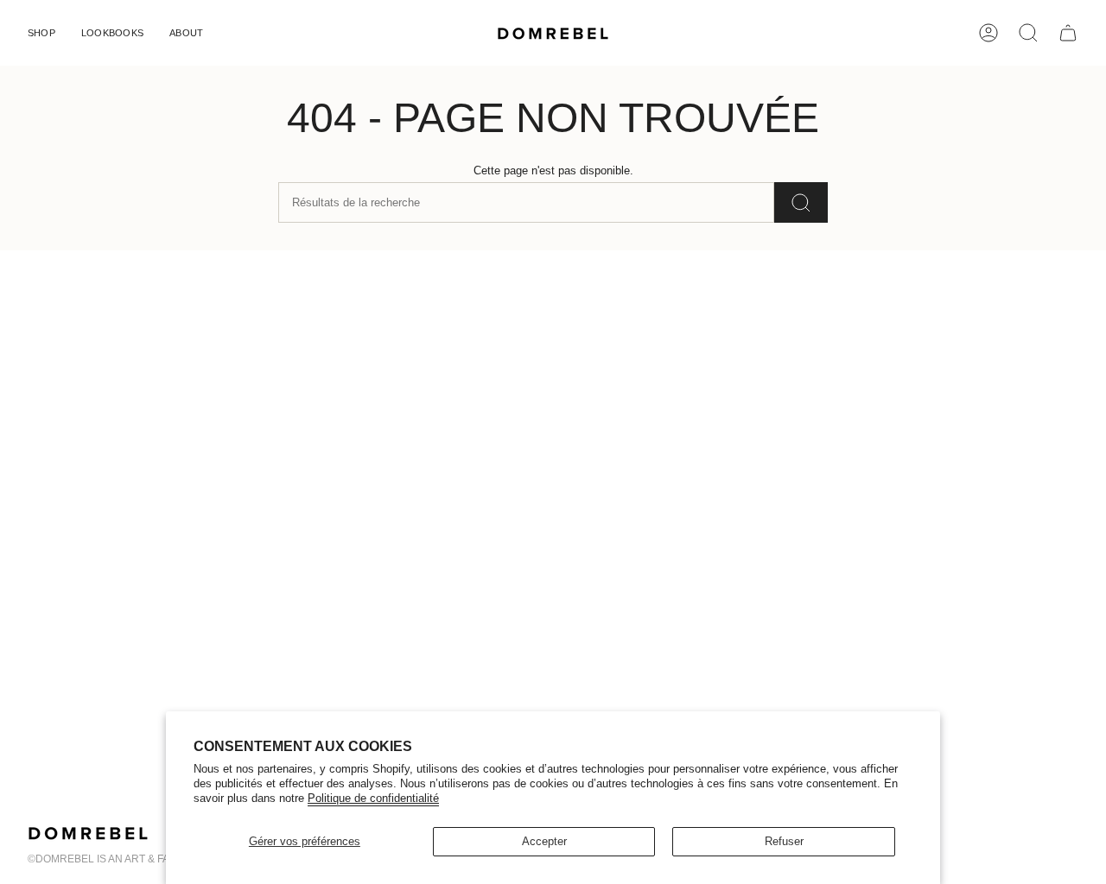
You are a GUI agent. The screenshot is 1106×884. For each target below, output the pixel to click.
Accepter (544, 841)
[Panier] (1068, 32)
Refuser (784, 841)
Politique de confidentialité (373, 798)
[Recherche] (801, 202)
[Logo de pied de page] (88, 833)
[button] (41, 33)
